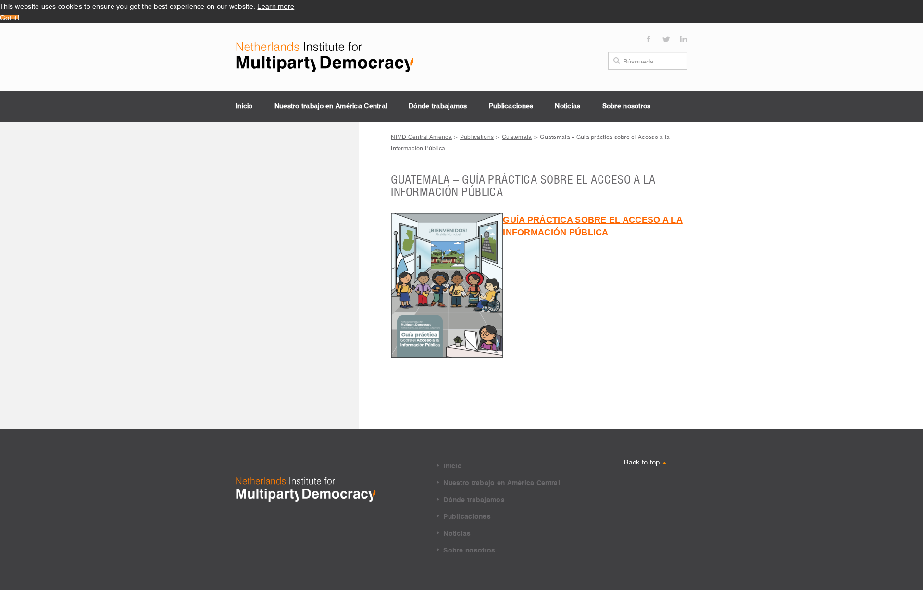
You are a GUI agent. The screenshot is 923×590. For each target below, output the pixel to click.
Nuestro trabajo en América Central (330, 106)
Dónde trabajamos (438, 106)
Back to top (642, 461)
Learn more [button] (275, 5)
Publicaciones (511, 106)
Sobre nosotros (626, 106)
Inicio (244, 106)
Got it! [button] (9, 17)
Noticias (567, 106)
